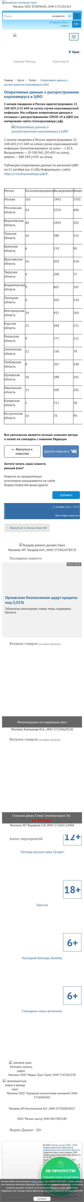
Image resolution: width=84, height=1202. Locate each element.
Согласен (42, 1198)
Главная (8, 80)
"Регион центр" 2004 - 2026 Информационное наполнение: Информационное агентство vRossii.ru (61, 1147)
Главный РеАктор (24, 61)
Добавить (66, 495)
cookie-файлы (37, 1181)
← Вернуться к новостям (22, 451)
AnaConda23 (61, 61)
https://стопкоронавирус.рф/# (26, 174)
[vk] (74, 451)
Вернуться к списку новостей (28, 528)
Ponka (32, 80)
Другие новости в (56, 451)
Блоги (21, 80)
